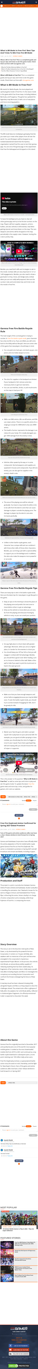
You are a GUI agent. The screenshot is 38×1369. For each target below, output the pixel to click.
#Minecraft (7, 6)
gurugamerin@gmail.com (20, 1334)
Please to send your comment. (13, 804)
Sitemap (19, 1342)
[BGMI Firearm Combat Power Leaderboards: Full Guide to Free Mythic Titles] (7, 1270)
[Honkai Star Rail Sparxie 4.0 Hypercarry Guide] (7, 1253)
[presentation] (7, 796)
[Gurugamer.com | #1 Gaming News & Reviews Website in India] (19, 2)
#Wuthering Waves (29, 6)
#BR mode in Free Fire (15, 797)
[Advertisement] (19, 28)
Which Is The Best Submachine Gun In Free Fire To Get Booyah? (17, 69)
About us (19, 1338)
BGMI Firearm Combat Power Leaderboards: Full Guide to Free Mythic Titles (23, 1268)
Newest (28, 800)
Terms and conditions (19, 1340)
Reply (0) (9, 1146)
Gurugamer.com (28, 80)
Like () (5, 1146)
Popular (35, 800)
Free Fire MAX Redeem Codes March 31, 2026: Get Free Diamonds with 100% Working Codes (25, 1244)
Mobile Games (17, 56)
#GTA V (13, 6)
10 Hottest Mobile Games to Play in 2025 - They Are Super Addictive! (18, 1229)
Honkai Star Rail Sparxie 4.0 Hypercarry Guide (25, 1251)
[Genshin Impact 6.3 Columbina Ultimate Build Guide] (7, 1261)
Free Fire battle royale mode (17, 338)
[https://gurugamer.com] (19, 1328)
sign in (8, 804)
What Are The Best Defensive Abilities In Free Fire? (14, 67)
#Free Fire (20, 6)
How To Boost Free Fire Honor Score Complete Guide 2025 (24, 1275)
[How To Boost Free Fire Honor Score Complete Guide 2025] (7, 1278)
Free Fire (31, 784)
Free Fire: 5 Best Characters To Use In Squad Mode (14, 71)
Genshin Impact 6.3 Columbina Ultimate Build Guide (23, 1259)
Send (33, 809)
